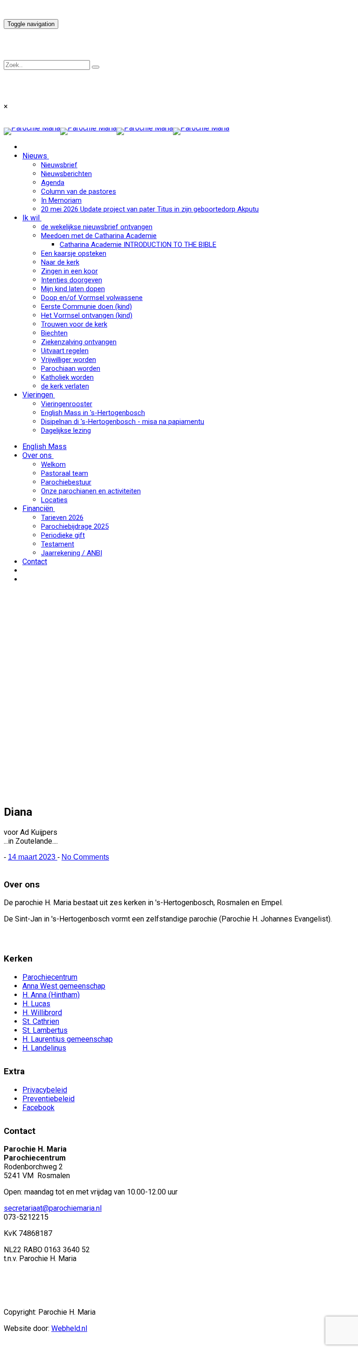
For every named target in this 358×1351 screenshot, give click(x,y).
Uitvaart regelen (65, 351)
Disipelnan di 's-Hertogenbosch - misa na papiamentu (122, 421)
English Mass (44, 446)
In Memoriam (61, 200)
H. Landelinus (44, 1048)
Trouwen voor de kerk (74, 324)
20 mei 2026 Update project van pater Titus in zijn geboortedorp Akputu (150, 209)
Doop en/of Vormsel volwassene (92, 297)
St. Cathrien (40, 1021)
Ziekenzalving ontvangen (79, 342)
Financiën (37, 508)
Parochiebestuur (66, 482)
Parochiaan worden (70, 368)
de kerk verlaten (65, 386)
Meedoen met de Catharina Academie (99, 236)
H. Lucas (36, 1003)
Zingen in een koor (69, 271)
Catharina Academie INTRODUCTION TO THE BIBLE (138, 244)
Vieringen (37, 394)
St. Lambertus (45, 1030)
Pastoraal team (64, 473)
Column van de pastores (78, 191)
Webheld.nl (69, 1328)
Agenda (52, 182)
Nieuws (34, 155)
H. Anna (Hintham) (51, 994)
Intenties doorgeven (71, 280)
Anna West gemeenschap (63, 986)
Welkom (53, 464)
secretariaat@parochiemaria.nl (53, 1208)
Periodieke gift (63, 535)
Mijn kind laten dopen (73, 289)
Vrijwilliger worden (68, 359)
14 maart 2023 (32, 857)
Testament (57, 544)
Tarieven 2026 (62, 517)
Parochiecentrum (49, 977)
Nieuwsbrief (59, 165)
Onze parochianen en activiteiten (91, 491)
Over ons (37, 455)
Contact (34, 561)
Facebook (38, 1107)
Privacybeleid (44, 1089)
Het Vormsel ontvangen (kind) (86, 315)
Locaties (54, 500)
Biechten (54, 333)
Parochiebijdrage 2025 (75, 526)
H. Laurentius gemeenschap (67, 1039)
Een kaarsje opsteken (73, 253)
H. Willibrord (42, 1012)
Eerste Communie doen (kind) (86, 306)
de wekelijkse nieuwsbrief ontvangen (96, 227)
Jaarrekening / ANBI (71, 553)
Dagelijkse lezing (66, 430)
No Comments (85, 857)
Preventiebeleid (48, 1098)
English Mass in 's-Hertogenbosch (93, 413)
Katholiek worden (67, 377)
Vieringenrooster (66, 404)
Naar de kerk (60, 262)
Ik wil (31, 217)
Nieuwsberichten (66, 174)
